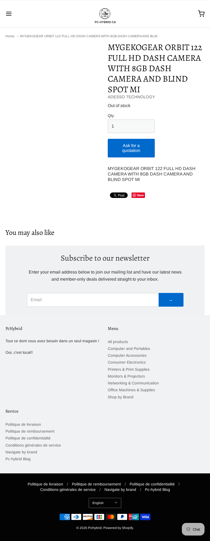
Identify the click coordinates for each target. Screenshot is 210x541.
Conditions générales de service (33, 445)
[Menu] (25, 13)
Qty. (111, 116)
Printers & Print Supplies (129, 369)
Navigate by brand (21, 452)
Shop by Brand (120, 397)
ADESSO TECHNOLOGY (131, 96)
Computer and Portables (129, 348)
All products (118, 341)
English (98, 503)
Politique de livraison (23, 424)
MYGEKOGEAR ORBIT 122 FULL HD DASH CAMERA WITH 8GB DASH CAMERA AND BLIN (89, 36)
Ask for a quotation (131, 148)
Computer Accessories (127, 355)
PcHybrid (95, 528)
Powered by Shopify (118, 528)
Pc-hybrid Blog (18, 459)
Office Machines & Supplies (131, 390)
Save (140, 195)
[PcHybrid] (105, 14)
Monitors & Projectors (126, 376)
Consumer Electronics (127, 362)
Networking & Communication (133, 383)
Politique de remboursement (29, 431)
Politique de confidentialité (28, 438)
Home (9, 36)
